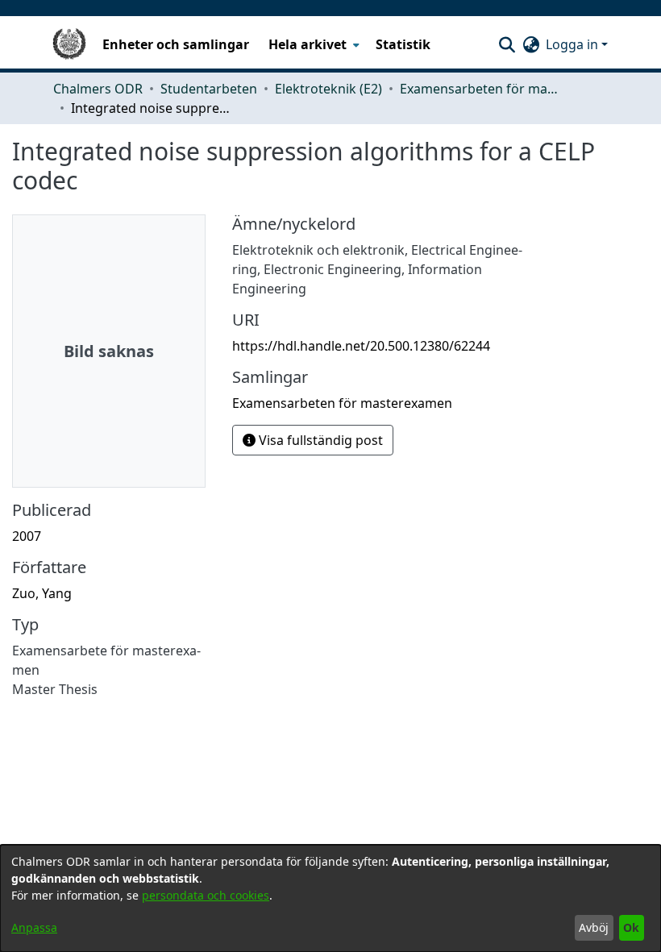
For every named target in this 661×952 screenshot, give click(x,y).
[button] (507, 44)
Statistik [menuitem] (403, 44)
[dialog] (330, 898)
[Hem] (69, 44)
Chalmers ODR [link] (98, 89)
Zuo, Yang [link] (42, 593)
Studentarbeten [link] (208, 89)
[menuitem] (312, 44)
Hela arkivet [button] (307, 44)
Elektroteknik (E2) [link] (328, 89)
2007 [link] (26, 536)
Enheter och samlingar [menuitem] (175, 44)
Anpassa (34, 927)
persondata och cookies (205, 895)
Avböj (594, 927)
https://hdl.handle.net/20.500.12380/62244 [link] (361, 346)
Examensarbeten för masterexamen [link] (480, 89)
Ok (631, 927)
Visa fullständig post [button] (319, 440)
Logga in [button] (573, 44)
